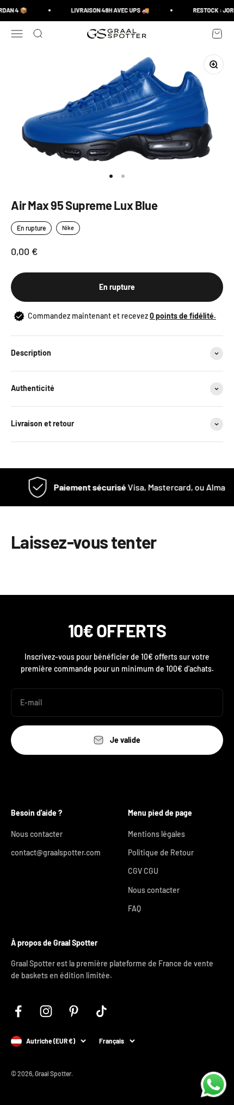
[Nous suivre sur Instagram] (46, 1011)
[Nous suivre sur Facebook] (18, 1011)
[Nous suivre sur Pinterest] (73, 1011)
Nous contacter (37, 834)
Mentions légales (156, 834)
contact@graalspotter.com (56, 852)
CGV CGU (143, 871)
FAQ (134, 908)
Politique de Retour (161, 852)
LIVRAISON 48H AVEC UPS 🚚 (108, 10)
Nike (68, 227)
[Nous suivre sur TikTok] (101, 1011)
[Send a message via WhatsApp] (214, 1085)
